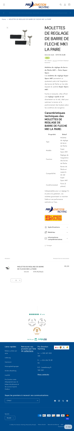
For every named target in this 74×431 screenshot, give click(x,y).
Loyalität (7, 375)
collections (28, 351)
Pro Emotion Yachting (19, 424)
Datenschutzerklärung (53, 424)
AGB (62, 424)
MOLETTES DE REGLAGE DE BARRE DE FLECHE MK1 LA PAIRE (30, 19)
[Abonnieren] (37, 400)
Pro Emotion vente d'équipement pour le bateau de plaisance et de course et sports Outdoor (12, 384)
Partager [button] (49, 245)
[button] (4, 5)
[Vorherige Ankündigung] (4, 13)
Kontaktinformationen (63, 426)
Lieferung (8, 358)
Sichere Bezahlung (10, 371)
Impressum (8, 362)
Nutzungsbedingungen (12, 366)
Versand (55, 61)
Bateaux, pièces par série (11, 352)
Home (4, 19)
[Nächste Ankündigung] (70, 13)
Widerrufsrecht (42, 424)
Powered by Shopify (31, 424)
